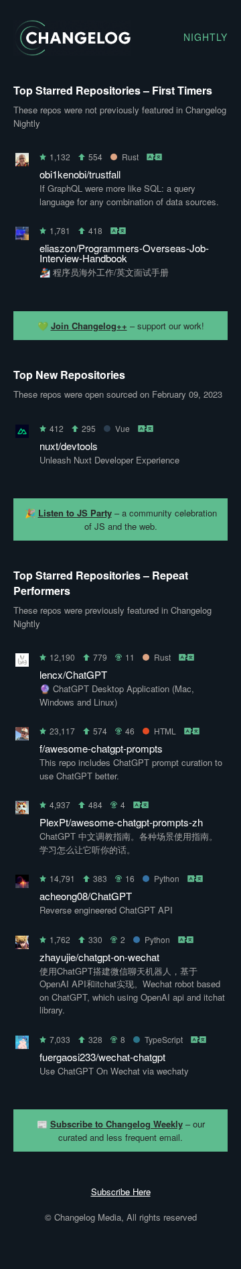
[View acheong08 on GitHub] (22, 883)
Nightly (205, 37)
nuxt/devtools (68, 446)
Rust (130, 156)
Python (166, 878)
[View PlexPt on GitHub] (22, 810)
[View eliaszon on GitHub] (22, 235)
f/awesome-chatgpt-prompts (101, 748)
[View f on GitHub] (22, 736)
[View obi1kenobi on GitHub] (22, 162)
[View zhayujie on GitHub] (22, 944)
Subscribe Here (121, 1191)
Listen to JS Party (75, 512)
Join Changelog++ (89, 325)
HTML (165, 730)
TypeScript (164, 1039)
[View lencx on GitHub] (22, 662)
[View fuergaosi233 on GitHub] (22, 1044)
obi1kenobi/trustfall (79, 174)
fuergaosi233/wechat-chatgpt (102, 1057)
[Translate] (155, 156)
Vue (122, 428)
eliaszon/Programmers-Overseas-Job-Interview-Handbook (124, 253)
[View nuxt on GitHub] (22, 433)
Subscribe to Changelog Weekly (116, 1123)
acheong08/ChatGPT (85, 896)
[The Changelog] (72, 51)
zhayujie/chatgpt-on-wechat (99, 957)
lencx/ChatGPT (73, 674)
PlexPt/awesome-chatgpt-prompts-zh (121, 822)
